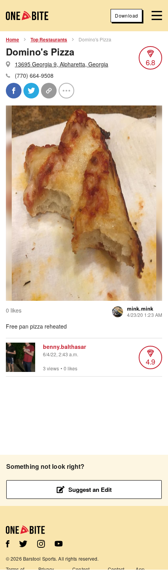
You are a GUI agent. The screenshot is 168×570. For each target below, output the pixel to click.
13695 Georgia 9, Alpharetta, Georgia (61, 64)
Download (126, 15)
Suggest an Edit (90, 489)
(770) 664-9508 (34, 75)
